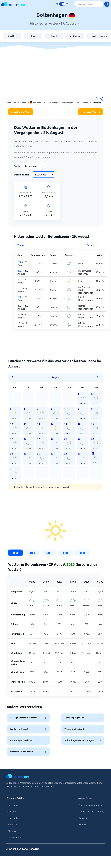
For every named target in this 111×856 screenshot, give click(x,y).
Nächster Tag (89, 111)
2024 (49, 552)
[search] (106, 4)
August (54, 36)
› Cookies (82, 817)
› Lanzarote (12, 811)
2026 (15, 552)
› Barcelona (12, 804)
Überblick (12, 36)
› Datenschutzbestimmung (91, 811)
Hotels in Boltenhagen (21, 751)
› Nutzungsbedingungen (90, 804)
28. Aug (20, 245)
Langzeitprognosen (98, 36)
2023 (65, 552)
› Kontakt (82, 824)
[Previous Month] (13, 377)
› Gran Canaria (14, 837)
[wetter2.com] (13, 4)
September (75, 36)
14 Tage (33, 36)
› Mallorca (11, 831)
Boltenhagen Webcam (21, 740)
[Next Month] (97, 377)
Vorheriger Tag (21, 111)
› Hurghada (12, 817)
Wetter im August (19, 728)
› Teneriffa (12, 824)
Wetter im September (75, 728)
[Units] (62, 4)
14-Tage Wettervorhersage (24, 717)
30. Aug (90, 245)
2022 (82, 552)
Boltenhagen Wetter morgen (79, 740)
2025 (32, 552)
